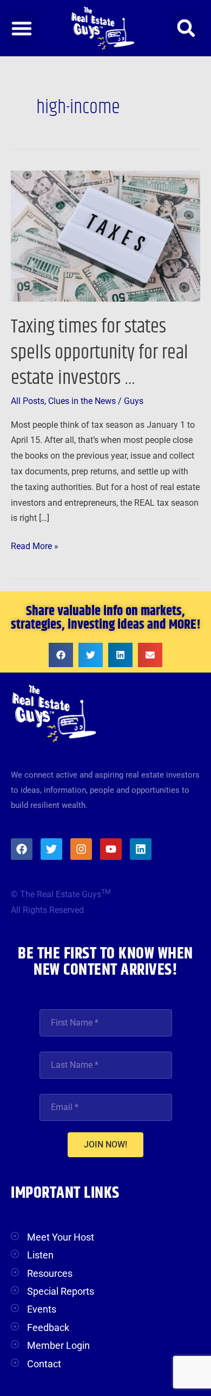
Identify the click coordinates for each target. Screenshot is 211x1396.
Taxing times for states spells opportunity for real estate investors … (99, 352)
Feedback (48, 1327)
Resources (49, 1273)
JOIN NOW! (105, 1144)
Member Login (58, 1345)
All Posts (27, 401)
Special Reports (60, 1291)
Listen (40, 1255)
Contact (44, 1363)
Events (41, 1309)
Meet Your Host (60, 1237)
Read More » (34, 545)
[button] (21, 28)
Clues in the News (82, 401)
